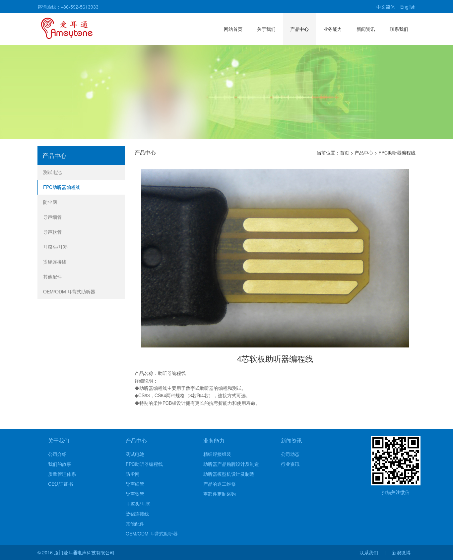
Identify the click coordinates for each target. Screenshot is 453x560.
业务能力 (332, 29)
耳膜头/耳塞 (55, 246)
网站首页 (233, 29)
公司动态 (290, 454)
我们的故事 (59, 464)
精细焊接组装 (217, 454)
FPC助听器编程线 (61, 187)
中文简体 (385, 6)
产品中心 (299, 29)
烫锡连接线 (54, 261)
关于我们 (266, 29)
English (408, 6)
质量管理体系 (62, 473)
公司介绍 (57, 454)
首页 (344, 152)
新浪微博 (401, 552)
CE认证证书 (60, 483)
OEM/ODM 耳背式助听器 (69, 291)
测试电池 (52, 172)
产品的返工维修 (219, 483)
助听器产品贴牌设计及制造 (231, 464)
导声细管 (52, 217)
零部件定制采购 (219, 493)
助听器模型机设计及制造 (228, 473)
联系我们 (399, 29)
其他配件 (52, 276)
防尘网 (50, 202)
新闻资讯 (365, 29)
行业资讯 (290, 464)
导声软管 (52, 231)
